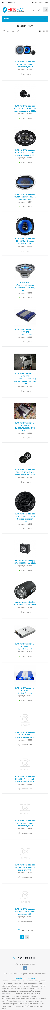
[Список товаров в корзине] (46, 11)
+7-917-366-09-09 (8, 2)
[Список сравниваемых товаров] (33, 10)
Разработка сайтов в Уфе (25, 978)
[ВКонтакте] (25, 968)
